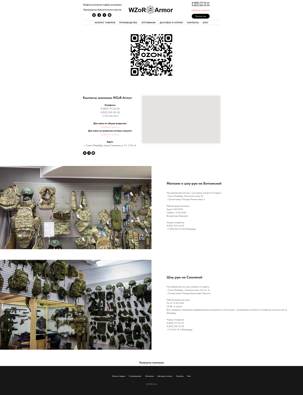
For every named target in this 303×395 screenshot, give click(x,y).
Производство (128, 22)
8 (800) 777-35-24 (200, 3)
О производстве (135, 376)
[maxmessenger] (94, 16)
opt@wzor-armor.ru (110, 134)
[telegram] (99, 16)
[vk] (104, 16)
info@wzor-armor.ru (200, 10)
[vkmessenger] (93, 153)
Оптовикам (148, 22)
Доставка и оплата (171, 22)
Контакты (193, 22)
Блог (205, 22)
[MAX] (85, 153)
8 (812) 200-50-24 (201, 5)
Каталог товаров (105, 22)
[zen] (109, 16)
